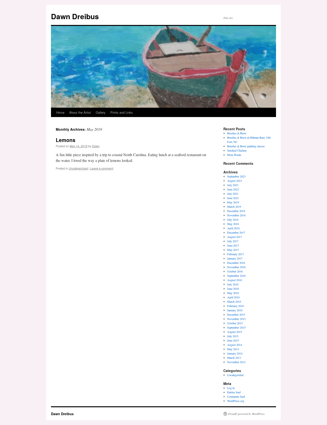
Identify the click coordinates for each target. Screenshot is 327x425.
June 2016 (233, 288)
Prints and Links (121, 112)
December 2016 (236, 263)
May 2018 (233, 224)
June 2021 (233, 198)
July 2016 (232, 284)
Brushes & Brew (236, 133)
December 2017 (236, 232)
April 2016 (233, 297)
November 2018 (236, 215)
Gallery (101, 112)
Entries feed (234, 392)
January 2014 (234, 353)
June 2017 (233, 245)
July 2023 (232, 185)
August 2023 (234, 181)
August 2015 (234, 332)
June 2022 (233, 189)
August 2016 (234, 280)
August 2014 (234, 345)
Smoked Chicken (237, 150)
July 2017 (232, 241)
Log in (231, 388)
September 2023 (236, 176)
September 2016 (236, 275)
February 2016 (235, 306)
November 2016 (236, 267)
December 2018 (236, 211)
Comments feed (236, 396)
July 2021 (232, 193)
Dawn (96, 146)
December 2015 (236, 314)
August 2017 (234, 237)
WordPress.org (235, 401)
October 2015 (235, 323)
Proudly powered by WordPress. (246, 414)
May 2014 (233, 349)
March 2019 (234, 206)
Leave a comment (101, 168)
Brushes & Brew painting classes (246, 146)
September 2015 (236, 327)
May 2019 (233, 202)
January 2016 (234, 310)
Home (60, 112)
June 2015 (233, 340)
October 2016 (235, 271)
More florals (234, 155)
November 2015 (236, 319)
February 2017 (235, 254)
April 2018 (233, 228)
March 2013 (234, 358)
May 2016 (233, 293)
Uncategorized (78, 168)
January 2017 (234, 258)
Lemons (65, 139)
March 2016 (234, 301)
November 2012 (236, 362)
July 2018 (232, 219)
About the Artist (80, 112)
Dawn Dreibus (75, 16)
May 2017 (233, 250)
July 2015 (232, 336)
